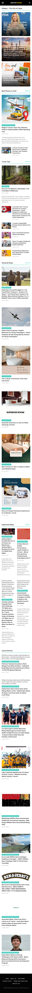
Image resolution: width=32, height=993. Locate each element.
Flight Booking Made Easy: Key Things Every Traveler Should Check (20, 252)
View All (27, 91)
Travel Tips (5, 186)
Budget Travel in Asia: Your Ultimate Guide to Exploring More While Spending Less (16, 130)
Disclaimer (21, 978)
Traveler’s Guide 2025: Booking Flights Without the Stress (21, 225)
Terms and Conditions (20, 981)
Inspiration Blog (7, 536)
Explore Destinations (8, 125)
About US (13, 978)
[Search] (29, 3)
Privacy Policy (7, 981)
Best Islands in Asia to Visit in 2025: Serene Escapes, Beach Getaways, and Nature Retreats (15, 78)
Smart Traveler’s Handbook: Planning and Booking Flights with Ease (21, 243)
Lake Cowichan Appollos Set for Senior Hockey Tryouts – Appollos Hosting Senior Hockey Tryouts (15, 774)
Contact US (16, 983)
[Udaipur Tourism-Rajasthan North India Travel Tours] (16, 2)
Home (7, 978)
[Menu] (3, 3)
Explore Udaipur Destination (10, 661)
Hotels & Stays (6, 287)
